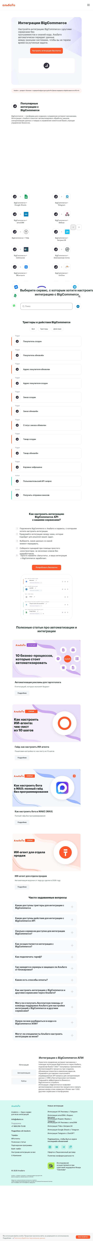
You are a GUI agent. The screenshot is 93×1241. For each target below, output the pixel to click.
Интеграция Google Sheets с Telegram (63, 1130)
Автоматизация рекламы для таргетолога (38, 682)
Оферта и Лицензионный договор (61, 1152)
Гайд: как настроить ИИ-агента (32, 747)
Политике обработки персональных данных (29, 1238)
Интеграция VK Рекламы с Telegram (62, 1112)
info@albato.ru (17, 1119)
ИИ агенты (15, 1139)
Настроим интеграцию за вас (23, 1152)
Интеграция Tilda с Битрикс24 (60, 1126)
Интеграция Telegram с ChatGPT (61, 1133)
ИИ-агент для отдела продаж (31, 876)
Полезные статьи (18, 1142)
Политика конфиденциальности (61, 1156)
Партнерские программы (21, 1145)
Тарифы (14, 1135)
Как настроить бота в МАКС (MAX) (34, 811)
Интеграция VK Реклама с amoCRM (62, 1122)
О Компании (16, 1155)
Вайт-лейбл (16, 1149)
